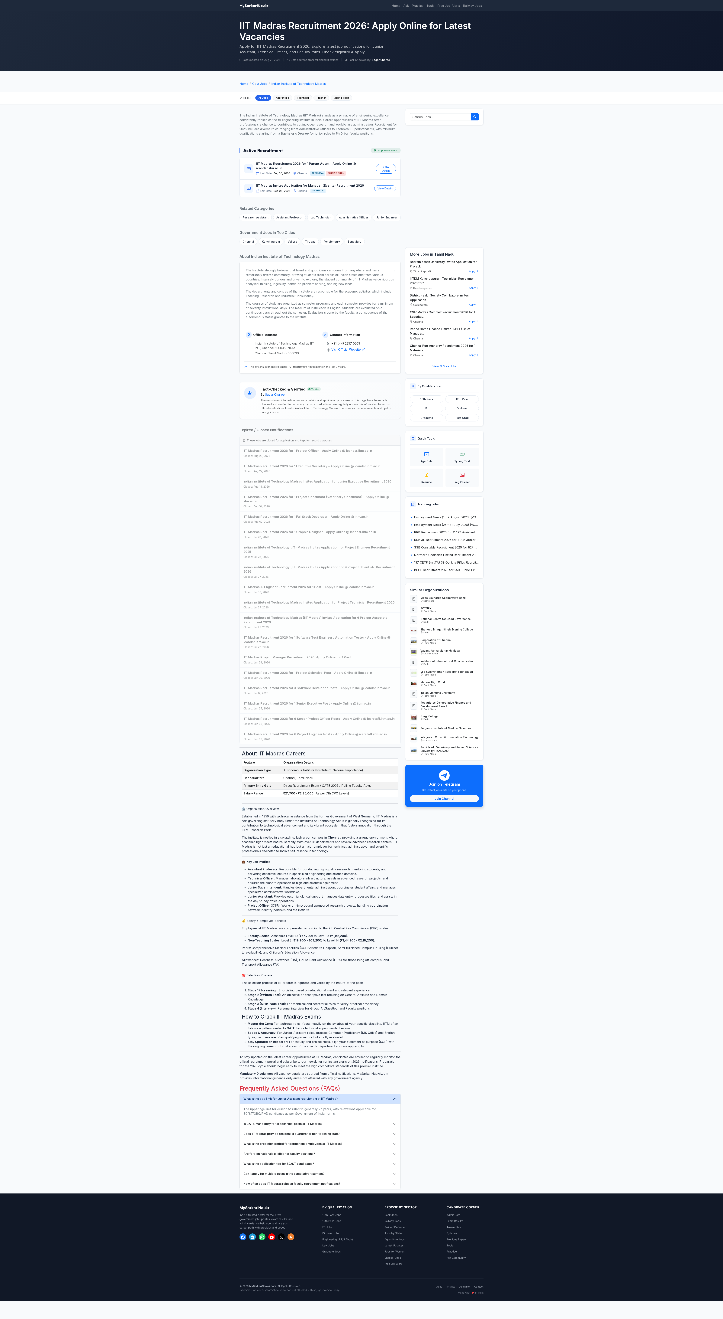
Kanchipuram (271, 241)
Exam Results (455, 1220)
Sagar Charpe (275, 394)
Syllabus (452, 1233)
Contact (479, 1286)
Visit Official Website (346, 349)
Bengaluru (355, 241)
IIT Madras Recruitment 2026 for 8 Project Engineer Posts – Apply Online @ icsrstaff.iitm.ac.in (315, 734)
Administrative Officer (353, 217)
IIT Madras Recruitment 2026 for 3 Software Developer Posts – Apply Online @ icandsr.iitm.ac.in (316, 688)
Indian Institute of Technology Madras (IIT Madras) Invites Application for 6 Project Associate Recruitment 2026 (315, 620)
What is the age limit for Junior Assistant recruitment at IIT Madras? (290, 1099)
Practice (417, 6)
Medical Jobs (392, 1257)
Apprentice (282, 97)
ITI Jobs (327, 1227)
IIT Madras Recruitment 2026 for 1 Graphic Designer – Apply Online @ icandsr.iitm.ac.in (309, 532)
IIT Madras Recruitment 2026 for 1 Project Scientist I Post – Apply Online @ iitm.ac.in (307, 673)
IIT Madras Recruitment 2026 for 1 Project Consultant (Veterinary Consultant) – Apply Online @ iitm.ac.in (316, 499)
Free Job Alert (393, 1263)
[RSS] (291, 1236)
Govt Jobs (259, 84)
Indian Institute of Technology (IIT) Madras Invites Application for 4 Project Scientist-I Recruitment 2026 (319, 569)
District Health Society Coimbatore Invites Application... (439, 297)
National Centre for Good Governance (445, 618)
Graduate (426, 417)
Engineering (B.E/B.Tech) (337, 1239)
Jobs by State (393, 1233)
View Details (386, 168)
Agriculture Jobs (394, 1239)
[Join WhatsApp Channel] (262, 1236)
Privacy (451, 1286)
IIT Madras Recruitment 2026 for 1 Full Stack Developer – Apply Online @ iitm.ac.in (305, 517)
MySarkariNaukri (254, 5)
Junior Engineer (386, 217)
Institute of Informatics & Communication (447, 661)
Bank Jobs (390, 1214)
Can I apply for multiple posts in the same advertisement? (284, 1174)
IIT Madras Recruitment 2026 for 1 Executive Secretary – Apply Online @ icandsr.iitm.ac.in (312, 466)
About (439, 1286)
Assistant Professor (289, 217)
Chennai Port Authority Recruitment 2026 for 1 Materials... (442, 348)
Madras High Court (432, 682)
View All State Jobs (444, 366)
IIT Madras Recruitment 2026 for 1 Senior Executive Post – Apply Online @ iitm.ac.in (307, 703)
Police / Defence (394, 1227)
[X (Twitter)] (281, 1236)
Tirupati (310, 241)
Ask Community (456, 1257)
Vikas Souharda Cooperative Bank (443, 597)
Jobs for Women (394, 1251)
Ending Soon (341, 97)
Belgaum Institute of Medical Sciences (445, 728)
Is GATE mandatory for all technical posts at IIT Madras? (282, 1124)
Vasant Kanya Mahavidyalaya (440, 650)
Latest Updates (393, 1245)
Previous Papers (457, 1239)
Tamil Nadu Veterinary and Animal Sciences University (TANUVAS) (449, 749)
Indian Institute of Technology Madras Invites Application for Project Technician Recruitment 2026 (319, 602)
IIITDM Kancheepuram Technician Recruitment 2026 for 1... (442, 281)
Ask (406, 6)
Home (396, 6)
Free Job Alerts (448, 6)
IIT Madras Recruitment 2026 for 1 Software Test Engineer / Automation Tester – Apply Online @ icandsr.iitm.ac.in (316, 640)
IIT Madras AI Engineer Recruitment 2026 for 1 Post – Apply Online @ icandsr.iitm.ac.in (308, 587)
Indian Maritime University (437, 692)
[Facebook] (242, 1236)
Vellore (292, 241)
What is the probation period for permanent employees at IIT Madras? (292, 1144)
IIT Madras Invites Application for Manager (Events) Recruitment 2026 (310, 185)
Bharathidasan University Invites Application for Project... (443, 264)
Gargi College (429, 716)
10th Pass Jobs (331, 1214)
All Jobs (263, 97)
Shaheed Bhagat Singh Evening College (446, 629)
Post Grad (462, 417)
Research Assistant (255, 217)
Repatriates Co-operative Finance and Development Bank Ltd (445, 704)
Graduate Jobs (331, 1251)
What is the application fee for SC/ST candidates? (278, 1164)
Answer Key (454, 1227)
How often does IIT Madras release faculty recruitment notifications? (291, 1184)
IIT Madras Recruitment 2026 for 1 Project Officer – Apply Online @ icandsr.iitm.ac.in (307, 451)
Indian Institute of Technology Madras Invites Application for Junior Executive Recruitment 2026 (317, 481)
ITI (426, 408)
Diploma (462, 408)
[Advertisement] (444, 186)
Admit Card (454, 1214)
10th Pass (426, 399)
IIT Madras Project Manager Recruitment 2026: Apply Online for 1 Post (297, 657)
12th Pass (462, 399)
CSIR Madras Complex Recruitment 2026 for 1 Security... (442, 314)
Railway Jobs (472, 6)
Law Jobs (328, 1245)
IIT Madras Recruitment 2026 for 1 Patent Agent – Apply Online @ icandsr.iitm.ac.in (306, 166)
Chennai (248, 241)
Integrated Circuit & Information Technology (449, 737)
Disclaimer (465, 1286)
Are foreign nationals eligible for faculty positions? (279, 1154)
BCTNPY (426, 608)
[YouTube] (271, 1236)
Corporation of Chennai (435, 640)
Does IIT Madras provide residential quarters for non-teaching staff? (291, 1134)
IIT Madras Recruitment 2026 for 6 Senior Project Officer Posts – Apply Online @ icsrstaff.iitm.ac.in (319, 719)
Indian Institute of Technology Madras (298, 84)
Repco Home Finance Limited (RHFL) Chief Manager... (440, 331)
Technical (303, 97)
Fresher (321, 97)
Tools (430, 6)
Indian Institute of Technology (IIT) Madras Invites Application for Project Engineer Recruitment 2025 (316, 549)
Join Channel (444, 798)
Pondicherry (331, 241)
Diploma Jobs (330, 1233)
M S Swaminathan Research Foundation (446, 671)
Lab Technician (320, 217)
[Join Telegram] (252, 1236)
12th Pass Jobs (331, 1220)
